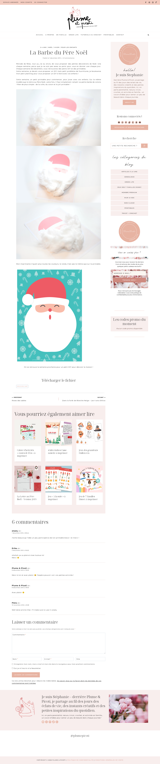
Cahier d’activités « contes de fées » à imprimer (26, 453)
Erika (14, 548)
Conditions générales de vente (109, 760)
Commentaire (19, 635)
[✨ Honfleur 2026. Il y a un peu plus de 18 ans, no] (93, 748)
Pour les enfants (69, 47)
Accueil (39, 35)
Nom (15, 659)
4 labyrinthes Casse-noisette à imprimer (57, 451)
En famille (61, 35)
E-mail (48, 659)
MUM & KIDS (129, 197)
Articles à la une (129, 171)
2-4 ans (43, 47)
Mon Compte (26, 2)
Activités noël (22, 386)
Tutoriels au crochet (91, 35)
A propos (49, 35)
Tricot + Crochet (129, 213)
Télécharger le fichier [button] (58, 380)
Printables (109, 35)
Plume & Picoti (19, 568)
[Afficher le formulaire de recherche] (148, 35)
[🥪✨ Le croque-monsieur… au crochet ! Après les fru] (40, 748)
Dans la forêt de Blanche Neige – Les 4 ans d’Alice (83, 399)
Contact (120, 35)
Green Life (74, 35)
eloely (15, 531)
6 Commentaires (68, 58)
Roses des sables (19, 399)
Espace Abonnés (11, 2)
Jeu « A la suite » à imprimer (56, 498)
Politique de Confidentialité (80, 760)
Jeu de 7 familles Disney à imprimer (88, 498)
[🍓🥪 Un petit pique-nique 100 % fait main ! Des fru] (66, 748)
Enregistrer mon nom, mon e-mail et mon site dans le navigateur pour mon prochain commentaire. (54, 664)
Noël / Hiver (53, 47)
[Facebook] (145, 2)
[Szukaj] (144, 146)
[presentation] (27, 433)
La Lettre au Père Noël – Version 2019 (26, 498)
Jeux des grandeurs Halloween (88, 451)
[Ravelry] (156, 2)
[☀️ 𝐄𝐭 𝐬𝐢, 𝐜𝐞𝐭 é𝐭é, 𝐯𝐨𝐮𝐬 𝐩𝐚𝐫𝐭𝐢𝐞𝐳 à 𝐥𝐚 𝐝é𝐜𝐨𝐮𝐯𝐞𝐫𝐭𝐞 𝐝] (147, 748)
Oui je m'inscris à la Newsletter (27, 668)
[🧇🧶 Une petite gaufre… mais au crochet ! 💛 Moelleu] (13, 748)
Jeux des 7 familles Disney (129, 187)
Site (78, 659)
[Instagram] (152, 2)
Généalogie (129, 177)
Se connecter (40, 2)
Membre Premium (129, 192)
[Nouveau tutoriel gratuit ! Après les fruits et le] (120, 748)
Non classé (129, 203)
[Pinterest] (149, 2)
